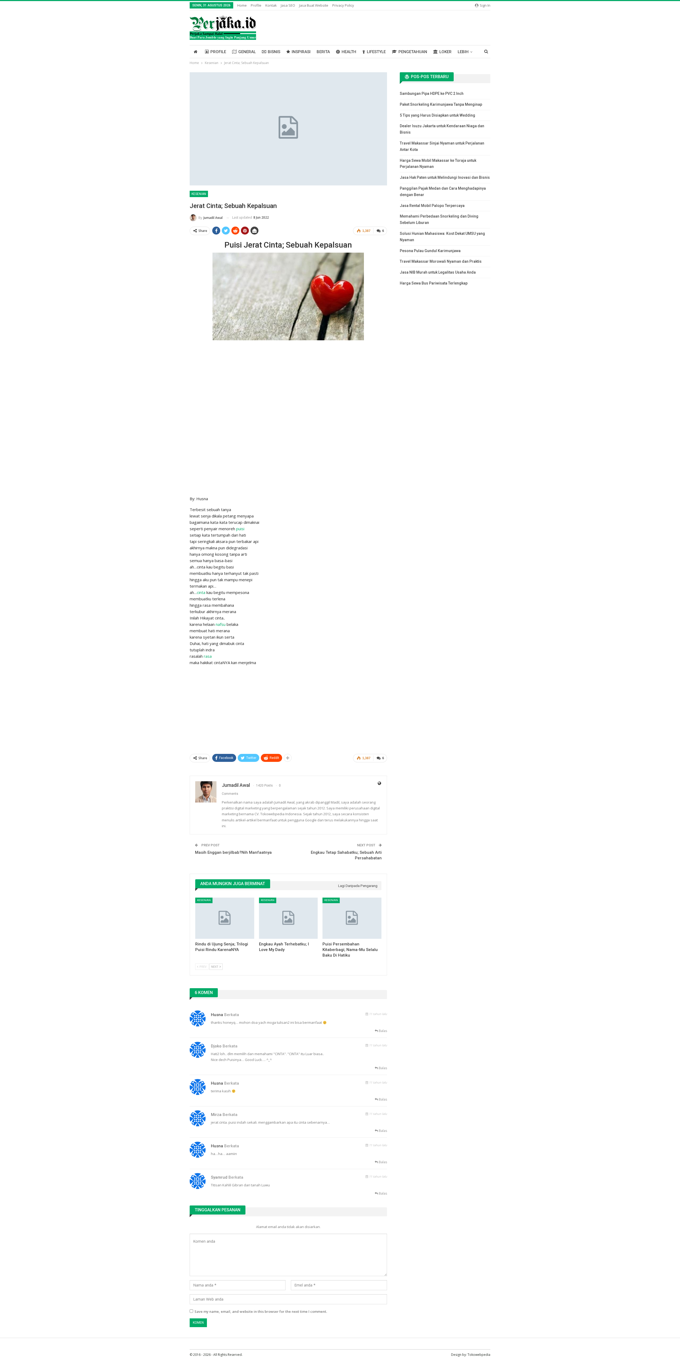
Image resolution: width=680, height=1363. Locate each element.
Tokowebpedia (479, 1354)
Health (349, 51)
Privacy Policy (343, 5)
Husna (217, 1014)
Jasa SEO (288, 5)
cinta (201, 592)
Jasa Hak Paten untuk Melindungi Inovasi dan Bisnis (445, 177)
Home (242, 5)
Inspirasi (301, 51)
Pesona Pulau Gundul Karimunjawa (430, 251)
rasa (208, 656)
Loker (445, 51)
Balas (382, 1031)
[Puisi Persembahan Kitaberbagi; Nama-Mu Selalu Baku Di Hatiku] (351, 918)
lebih (463, 51)
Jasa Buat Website (313, 5)
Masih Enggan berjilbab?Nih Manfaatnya (233, 852)
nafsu (221, 624)
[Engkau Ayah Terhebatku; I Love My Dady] (288, 918)
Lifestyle (376, 51)
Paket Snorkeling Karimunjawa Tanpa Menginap (441, 104)
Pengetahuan (412, 51)
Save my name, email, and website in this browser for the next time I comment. (260, 1311)
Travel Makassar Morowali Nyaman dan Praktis (441, 261)
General (247, 51)
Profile (256, 5)
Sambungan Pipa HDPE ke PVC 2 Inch (432, 93)
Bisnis (274, 51)
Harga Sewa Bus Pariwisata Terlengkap (434, 283)
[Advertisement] (288, 377)
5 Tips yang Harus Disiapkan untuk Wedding (437, 115)
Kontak (271, 5)
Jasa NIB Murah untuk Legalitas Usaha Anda (438, 272)
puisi (240, 528)
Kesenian (199, 194)
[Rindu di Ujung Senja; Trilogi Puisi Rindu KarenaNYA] (224, 918)
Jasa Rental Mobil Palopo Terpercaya (432, 205)
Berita (323, 51)
